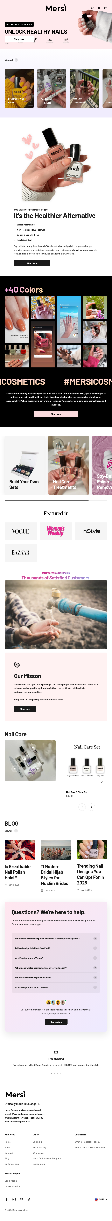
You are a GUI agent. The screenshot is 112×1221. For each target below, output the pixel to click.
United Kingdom (13, 1186)
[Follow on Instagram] (14, 1199)
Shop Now (19, 39)
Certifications (12, 1163)
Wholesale (38, 1152)
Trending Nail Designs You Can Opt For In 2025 (90, 874)
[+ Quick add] (102, 782)
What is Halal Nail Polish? (87, 1141)
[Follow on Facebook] (7, 1199)
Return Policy (40, 1147)
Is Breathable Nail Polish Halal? (18, 872)
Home (8, 1141)
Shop (7, 1147)
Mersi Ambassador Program (47, 1158)
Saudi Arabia (11, 1180)
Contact (9, 1152)
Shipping (37, 1141)
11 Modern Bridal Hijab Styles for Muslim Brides (54, 875)
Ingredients (39, 1163)
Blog (7, 1158)
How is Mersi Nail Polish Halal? (90, 1147)
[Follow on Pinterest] (21, 1199)
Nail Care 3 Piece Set (77, 792)
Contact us (56, 1021)
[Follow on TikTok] (29, 1199)
